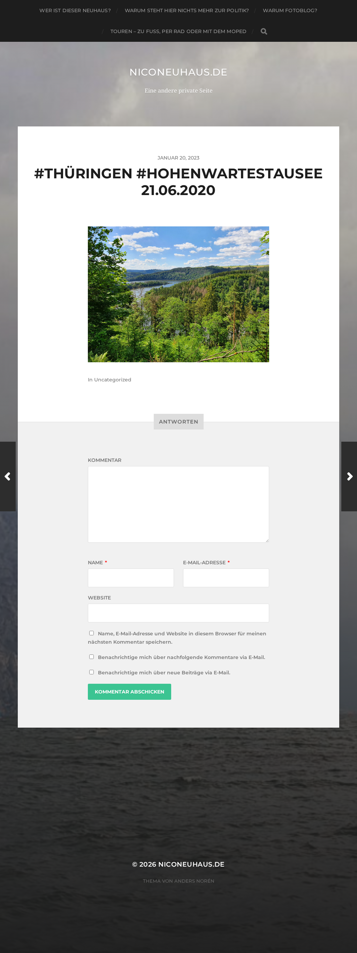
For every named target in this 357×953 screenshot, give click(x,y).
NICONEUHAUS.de (178, 72)
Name (97, 562)
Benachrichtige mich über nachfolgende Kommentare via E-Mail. (181, 657)
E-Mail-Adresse (206, 562)
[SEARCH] (263, 31)
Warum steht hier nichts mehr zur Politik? (187, 10)
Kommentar (104, 460)
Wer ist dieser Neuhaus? (75, 10)
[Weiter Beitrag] (349, 476)
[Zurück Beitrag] (8, 476)
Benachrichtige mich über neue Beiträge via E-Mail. (164, 672)
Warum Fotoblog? (290, 10)
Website (99, 598)
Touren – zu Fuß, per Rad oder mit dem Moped (178, 31)
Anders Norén (194, 881)
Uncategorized (112, 380)
